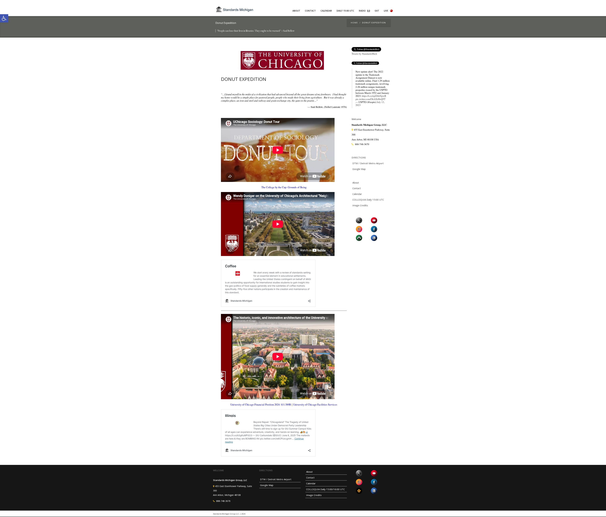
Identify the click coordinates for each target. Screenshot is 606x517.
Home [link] (354, 22)
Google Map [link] (359, 169)
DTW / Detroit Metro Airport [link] (368, 163)
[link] (4, 18)
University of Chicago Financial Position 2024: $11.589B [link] (260, 404)
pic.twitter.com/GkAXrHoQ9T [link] (370, 99)
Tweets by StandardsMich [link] (364, 53)
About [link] (296, 10)
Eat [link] (377, 10)
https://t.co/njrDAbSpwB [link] (374, 95)
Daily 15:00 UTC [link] (345, 10)
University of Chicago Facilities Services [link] (315, 404)
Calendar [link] (326, 10)
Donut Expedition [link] (243, 79)
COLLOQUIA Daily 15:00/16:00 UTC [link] (325, 489)
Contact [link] (310, 10)
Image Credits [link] (360, 205)
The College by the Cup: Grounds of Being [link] (283, 187)
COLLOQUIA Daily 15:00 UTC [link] (368, 199)
